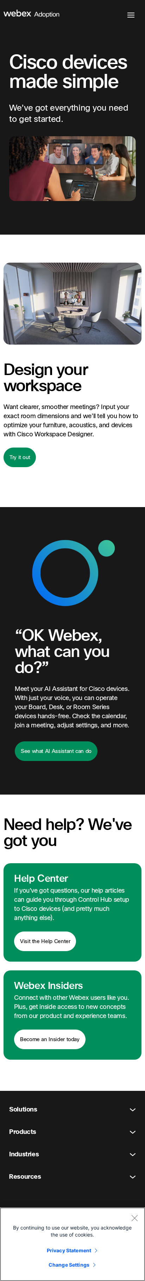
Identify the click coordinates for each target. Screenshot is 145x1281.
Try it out (20, 457)
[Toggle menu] (131, 15)
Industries (24, 1154)
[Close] (134, 1217)
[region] (72, 1244)
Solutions (23, 1109)
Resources (25, 1176)
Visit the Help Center (45, 941)
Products (22, 1132)
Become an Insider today (50, 1039)
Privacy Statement (69, 1250)
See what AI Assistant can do (56, 751)
